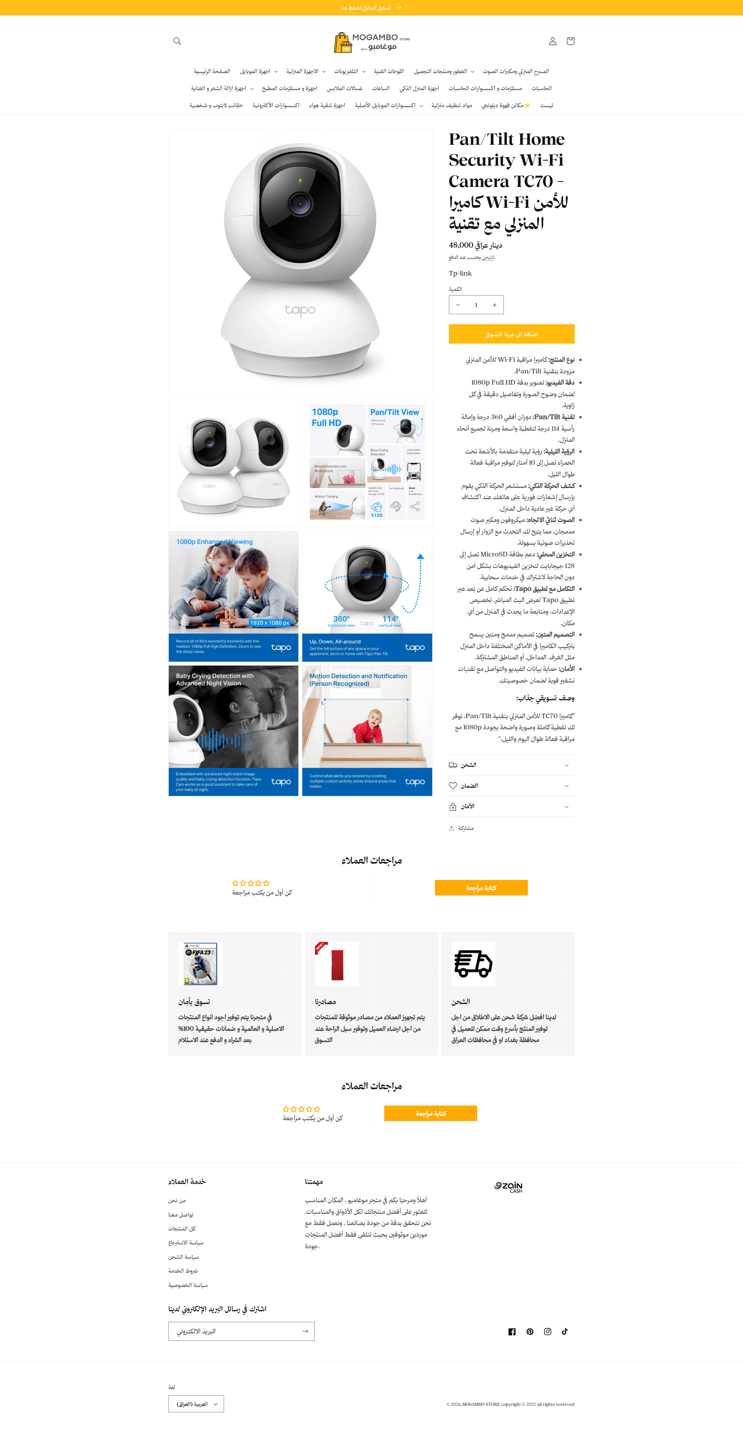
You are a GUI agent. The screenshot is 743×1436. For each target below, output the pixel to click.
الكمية (455, 289)
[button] (177, 41)
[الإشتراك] (305, 1331)
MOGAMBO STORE (481, 1404)
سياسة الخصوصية (188, 1285)
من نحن (177, 1200)
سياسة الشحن (183, 1256)
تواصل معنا (180, 1214)
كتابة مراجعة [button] (481, 888)
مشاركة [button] (466, 828)
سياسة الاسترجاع (186, 1242)
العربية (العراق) (192, 1403)
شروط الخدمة (183, 1270)
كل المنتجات (181, 1228)
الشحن (488, 257)
